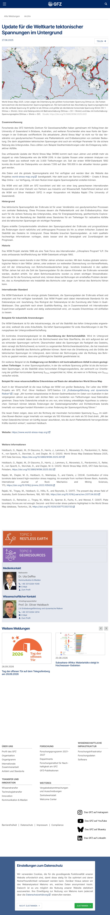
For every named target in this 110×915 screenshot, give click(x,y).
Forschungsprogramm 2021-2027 (54, 753)
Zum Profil (25, 590)
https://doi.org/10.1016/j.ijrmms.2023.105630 (29, 485)
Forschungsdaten (86, 755)
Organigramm (9, 759)
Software (82, 759)
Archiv (27, 16)
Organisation (8, 755)
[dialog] (55, 886)
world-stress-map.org (23, 176)
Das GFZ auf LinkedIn (95, 838)
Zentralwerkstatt (48, 795)
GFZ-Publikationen (49, 770)
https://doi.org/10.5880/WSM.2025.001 (42, 457)
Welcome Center (48, 799)
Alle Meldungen (12, 16)
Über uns (7, 746)
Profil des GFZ (9, 751)
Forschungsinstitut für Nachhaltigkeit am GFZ (54, 765)
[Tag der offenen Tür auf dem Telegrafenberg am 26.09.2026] (27, 648)
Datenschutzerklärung (37, 894)
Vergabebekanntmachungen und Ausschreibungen (54, 789)
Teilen (100, 41)
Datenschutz (27, 825)
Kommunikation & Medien (15, 800)
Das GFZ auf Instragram (96, 812)
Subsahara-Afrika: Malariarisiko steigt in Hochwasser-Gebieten (77, 664)
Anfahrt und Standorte (13, 771)
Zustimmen (82, 906)
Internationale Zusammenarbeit (10, 765)
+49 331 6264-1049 (30, 584)
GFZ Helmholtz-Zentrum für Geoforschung (55, 4)
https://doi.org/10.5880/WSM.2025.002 (32, 469)
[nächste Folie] (106, 629)
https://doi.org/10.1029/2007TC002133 (52, 506)
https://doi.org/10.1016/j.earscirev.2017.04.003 (74, 494)
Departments (46, 759)
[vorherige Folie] (101, 629)
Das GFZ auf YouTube (96, 820)
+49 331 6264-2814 (30, 612)
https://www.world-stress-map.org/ (30, 432)
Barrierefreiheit (9, 825)
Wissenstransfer (10, 787)
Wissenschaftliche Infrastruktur (90, 745)
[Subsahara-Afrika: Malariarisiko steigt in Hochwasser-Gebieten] (80, 644)
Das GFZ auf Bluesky (95, 829)
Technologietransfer (12, 791)
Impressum (42, 825)
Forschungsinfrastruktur (90, 751)
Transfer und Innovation (10, 781)
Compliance (57, 825)
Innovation (7, 796)
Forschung (47, 746)
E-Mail (24, 587)
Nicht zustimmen (28, 906)
